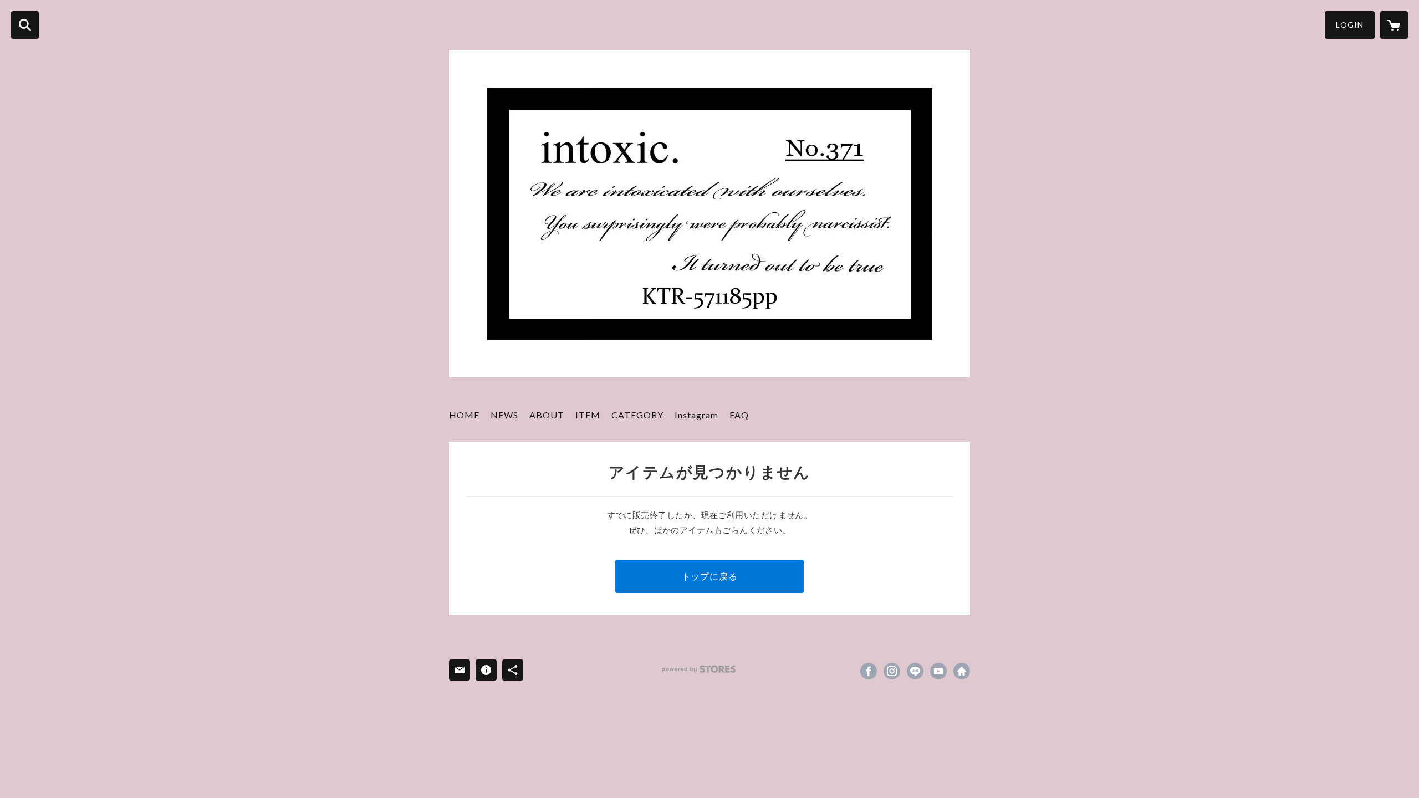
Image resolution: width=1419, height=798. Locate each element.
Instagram (696, 415)
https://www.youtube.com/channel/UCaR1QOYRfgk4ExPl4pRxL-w (938, 671)
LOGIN (1350, 24)
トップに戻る (710, 576)
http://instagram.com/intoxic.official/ (961, 671)
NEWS (504, 415)
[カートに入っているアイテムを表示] (1394, 25)
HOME (464, 415)
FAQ (739, 415)
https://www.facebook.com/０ (868, 671)
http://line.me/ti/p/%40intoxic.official (915, 671)
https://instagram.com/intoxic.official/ (892, 671)
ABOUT (546, 415)
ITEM (587, 415)
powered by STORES (699, 669)
